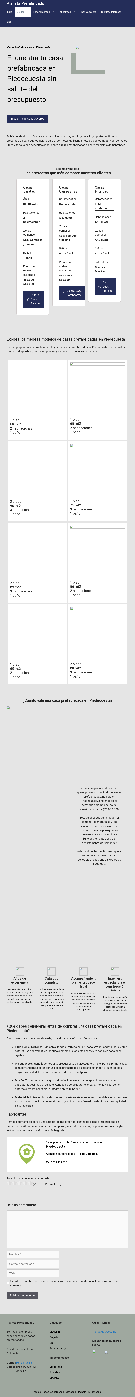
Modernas (55, 1366)
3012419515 (24, 1362)
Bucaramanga (58, 1348)
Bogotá (53, 1337)
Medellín (54, 1331)
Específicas (65, 11)
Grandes (54, 1372)
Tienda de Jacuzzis (104, 1331)
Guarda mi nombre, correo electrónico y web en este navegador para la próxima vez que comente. (64, 1283)
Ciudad (20, 11)
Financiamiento (88, 11)
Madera (54, 1378)
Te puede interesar (111, 11)
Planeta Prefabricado (25, 3)
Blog (9, 21)
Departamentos (41, 11)
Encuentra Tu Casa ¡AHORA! (27, 118)
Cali (51, 1342)
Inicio (9, 11)
